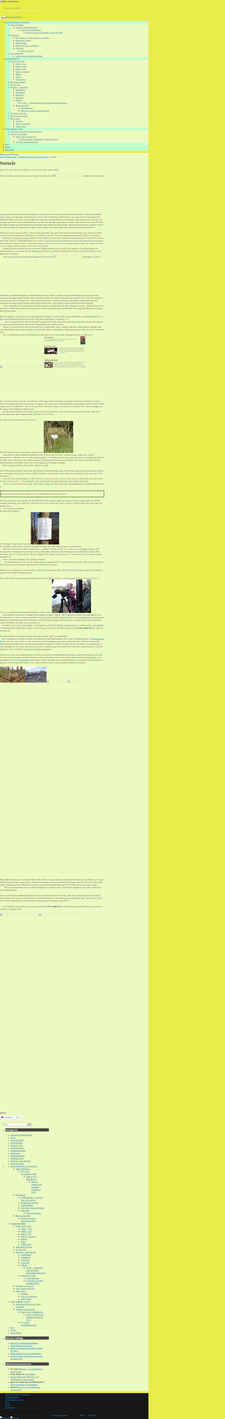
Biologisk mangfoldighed (21, 1135)
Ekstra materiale (16, 53)
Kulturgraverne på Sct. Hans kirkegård (26, 131)
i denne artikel (24, 660)
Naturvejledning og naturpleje (17, 22)
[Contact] (18, 17)
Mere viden (15, 118)
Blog (7, 144)
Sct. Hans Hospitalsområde (27, 27)
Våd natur (20, 48)
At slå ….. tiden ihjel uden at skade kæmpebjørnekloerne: (44, 103)
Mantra (82, 1415)
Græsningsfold (16, 1140)
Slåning (19, 100)
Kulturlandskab (17, 1148)
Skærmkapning (27, 108)
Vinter (18, 76)
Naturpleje (14, 35)
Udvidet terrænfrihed (18, 134)
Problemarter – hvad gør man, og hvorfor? (33, 37)
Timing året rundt (17, 61)
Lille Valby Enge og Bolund (27, 45)
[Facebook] (9, 17)
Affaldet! (19, 121)
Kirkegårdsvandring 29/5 (21, 1345)
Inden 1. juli (21, 69)
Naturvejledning (16, 24)
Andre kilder (21, 126)
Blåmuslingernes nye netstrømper (25, 1353)
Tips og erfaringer (23, 123)
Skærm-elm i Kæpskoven (31, 30)
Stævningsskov (17, 1163)
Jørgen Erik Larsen (18, 1377)
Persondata (9, 149)
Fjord (12, 1137)
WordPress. (92, 1415)
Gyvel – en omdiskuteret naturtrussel (24, 1378)
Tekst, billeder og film (14, 129)
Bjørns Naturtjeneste (12, 8)
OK (29, 1124)
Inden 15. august (22, 71)
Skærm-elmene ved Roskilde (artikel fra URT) (44, 32)
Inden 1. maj (21, 63)
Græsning (19, 97)
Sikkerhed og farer (18, 82)
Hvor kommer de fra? (19, 116)
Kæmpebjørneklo (12, 58)
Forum (8, 147)
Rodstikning (20, 90)
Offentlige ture (17, 1158)
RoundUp (19, 95)
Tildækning (20, 92)
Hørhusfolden (21, 43)
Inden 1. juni (21, 66)
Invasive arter (16, 1145)
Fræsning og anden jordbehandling (35, 110)
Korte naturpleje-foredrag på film (29, 56)
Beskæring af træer (23, 40)
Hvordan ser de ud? (18, 113)
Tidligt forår (20, 79)
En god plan (15, 84)
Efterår (18, 74)
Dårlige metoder (22, 105)
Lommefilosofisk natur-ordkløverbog (34, 157)
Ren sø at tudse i (27, 50)
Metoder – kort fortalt (19, 87)
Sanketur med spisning (20, 1161)
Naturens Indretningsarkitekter (24, 1343)
